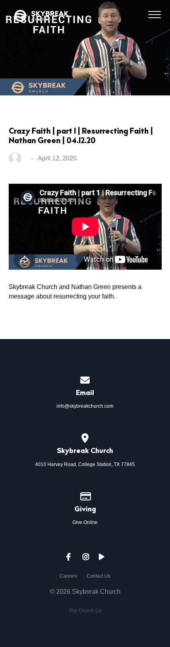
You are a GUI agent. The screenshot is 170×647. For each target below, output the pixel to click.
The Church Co (85, 610)
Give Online (85, 522)
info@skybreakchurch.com (85, 406)
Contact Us (98, 576)
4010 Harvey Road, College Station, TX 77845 (85, 464)
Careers (68, 576)
